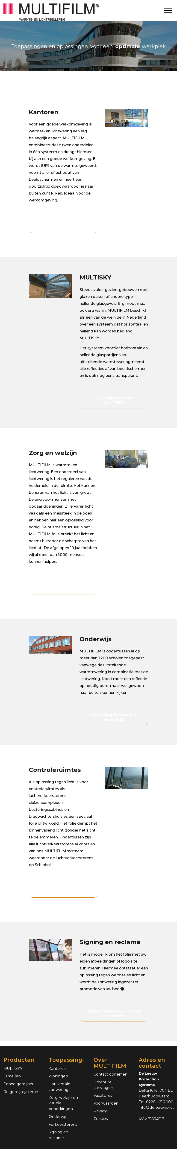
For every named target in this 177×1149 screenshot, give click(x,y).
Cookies (101, 1119)
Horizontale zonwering (59, 1087)
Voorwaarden (106, 1103)
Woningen (58, 1076)
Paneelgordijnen (19, 1084)
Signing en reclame (58, 1135)
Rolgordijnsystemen (20, 1092)
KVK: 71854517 (151, 1119)
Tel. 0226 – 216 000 (156, 1102)
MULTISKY (12, 1068)
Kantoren (57, 1068)
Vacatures (103, 1095)
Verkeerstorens (63, 1124)
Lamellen (12, 1076)
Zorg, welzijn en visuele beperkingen (63, 1103)
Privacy (100, 1111)
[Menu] (168, 10)
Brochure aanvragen (103, 1085)
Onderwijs (58, 1116)
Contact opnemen (110, 1074)
